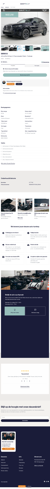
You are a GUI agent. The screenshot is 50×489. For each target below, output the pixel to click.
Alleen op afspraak (38, 465)
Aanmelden (25, 420)
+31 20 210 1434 (6, 444)
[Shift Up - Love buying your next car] (25, 4)
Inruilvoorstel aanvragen (10, 93)
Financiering (46, 62)
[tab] (13, 65)
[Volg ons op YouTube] (48, 481)
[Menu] (4, 3)
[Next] (46, 24)
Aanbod (7, 7)
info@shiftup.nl (6, 445)
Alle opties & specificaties (8, 163)
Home (2, 7)
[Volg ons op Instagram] (44, 481)
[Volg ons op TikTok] (46, 481)
